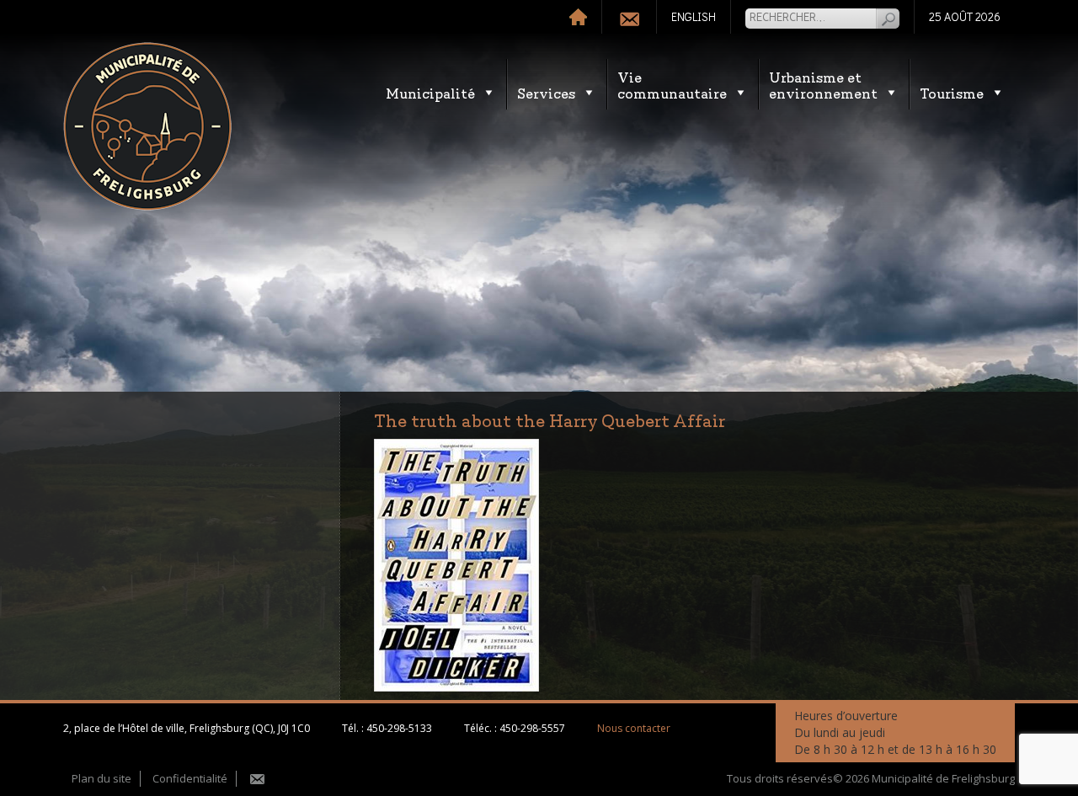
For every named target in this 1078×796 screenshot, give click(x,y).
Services (546, 92)
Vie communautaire (672, 84)
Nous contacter (633, 728)
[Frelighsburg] (147, 126)
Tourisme (952, 92)
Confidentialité (189, 778)
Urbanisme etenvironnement (823, 84)
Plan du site (101, 778)
